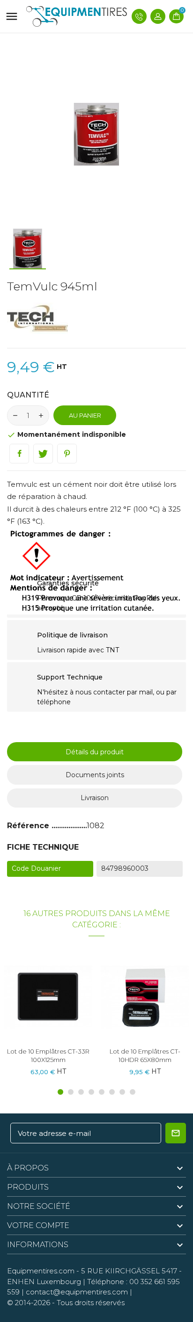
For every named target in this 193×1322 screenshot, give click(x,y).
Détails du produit (95, 752)
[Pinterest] (67, 453)
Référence (29, 825)
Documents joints (95, 775)
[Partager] (19, 453)
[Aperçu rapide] (48, 1000)
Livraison (95, 798)
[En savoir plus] (65, 1000)
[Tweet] (43, 453)
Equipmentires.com (40, 1270)
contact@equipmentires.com (77, 1291)
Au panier (85, 415)
